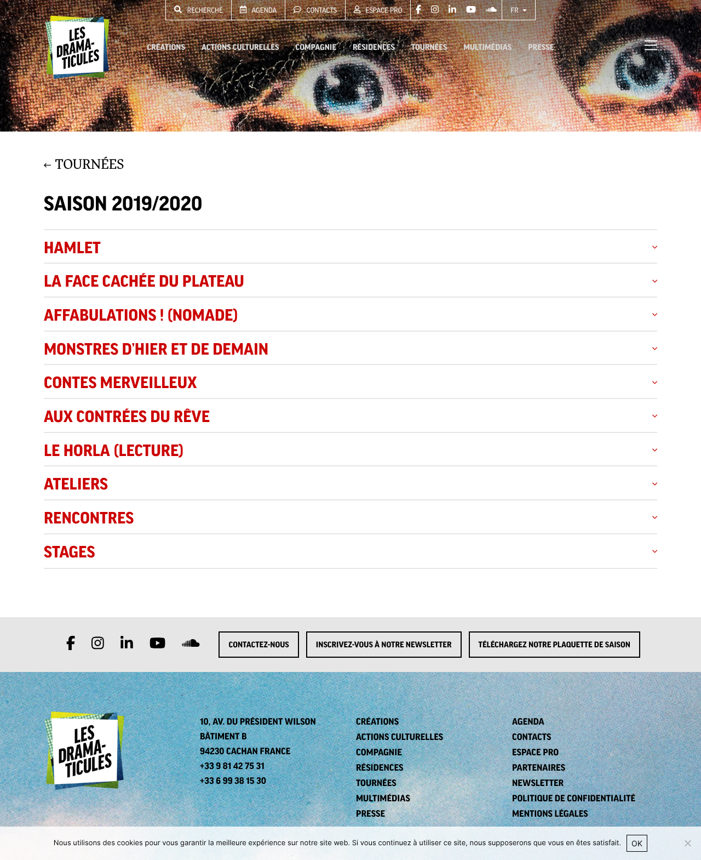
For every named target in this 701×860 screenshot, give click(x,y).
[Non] (687, 843)
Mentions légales (550, 813)
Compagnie (315, 47)
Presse (541, 47)
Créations (166, 47)
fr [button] (515, 10)
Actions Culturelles (240, 47)
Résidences (374, 47)
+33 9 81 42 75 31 (232, 766)
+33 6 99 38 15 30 (233, 780)
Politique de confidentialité (573, 798)
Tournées (429, 47)
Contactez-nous (258, 644)
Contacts (320, 10)
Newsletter (538, 783)
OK (636, 843)
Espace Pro (383, 10)
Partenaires (538, 767)
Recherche (204, 10)
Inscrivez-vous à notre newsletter (384, 644)
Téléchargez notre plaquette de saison (554, 644)
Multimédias (487, 47)
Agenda (263, 10)
